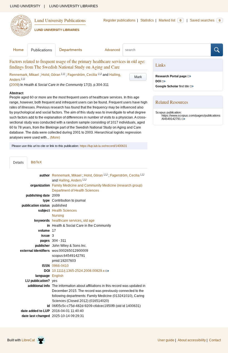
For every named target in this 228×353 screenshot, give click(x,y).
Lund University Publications (60, 20)
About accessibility (192, 340)
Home (18, 49)
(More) (55, 137)
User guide (166, 340)
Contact (215, 340)
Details (18, 163)
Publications (41, 50)
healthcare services (66, 221)
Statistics (147, 20)
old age (89, 221)
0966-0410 (60, 266)
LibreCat (29, 340)
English (57, 276)
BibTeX (36, 162)
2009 (14, 85)
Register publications (119, 20)
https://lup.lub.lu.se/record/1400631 (103, 146)
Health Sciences (64, 210)
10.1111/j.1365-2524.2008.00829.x (78, 271)
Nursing (58, 215)
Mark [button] (138, 77)
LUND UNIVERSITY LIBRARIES (73, 6)
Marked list (170, 20)
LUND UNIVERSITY (25, 6)
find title (172, 86)
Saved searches (205, 20)
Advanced (112, 50)
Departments (70, 49)
